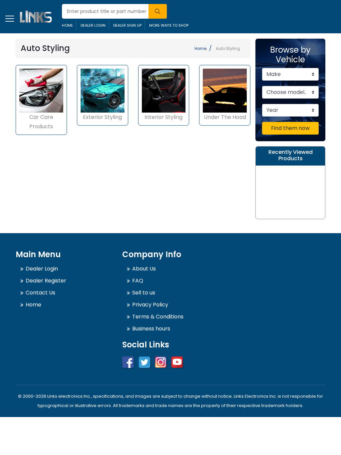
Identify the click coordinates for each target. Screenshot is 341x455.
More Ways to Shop (168, 25)
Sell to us (143, 292)
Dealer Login (93, 25)
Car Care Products (41, 121)
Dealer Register (46, 280)
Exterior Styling (102, 117)
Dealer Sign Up (127, 25)
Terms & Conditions (157, 316)
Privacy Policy (150, 304)
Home (67, 25)
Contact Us (40, 292)
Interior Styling (163, 117)
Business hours (151, 328)
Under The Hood (225, 117)
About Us (144, 268)
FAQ (137, 280)
